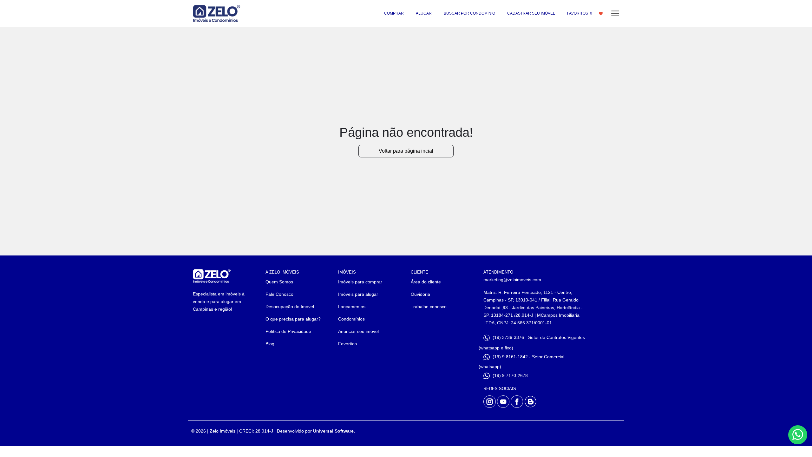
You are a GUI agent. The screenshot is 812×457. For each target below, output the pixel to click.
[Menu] (615, 13)
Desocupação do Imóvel (289, 306)
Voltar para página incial (406, 151)
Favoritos (347, 343)
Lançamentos (351, 306)
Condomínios (351, 318)
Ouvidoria (420, 294)
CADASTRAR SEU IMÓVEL (531, 13)
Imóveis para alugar (358, 294)
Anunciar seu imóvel (358, 331)
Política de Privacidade (288, 331)
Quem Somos (279, 281)
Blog (269, 343)
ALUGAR (424, 13)
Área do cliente (426, 281)
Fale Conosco (279, 294)
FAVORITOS (579, 13)
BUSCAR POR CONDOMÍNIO (469, 13)
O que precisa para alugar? (293, 318)
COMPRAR (394, 13)
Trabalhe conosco (429, 306)
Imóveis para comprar (360, 281)
